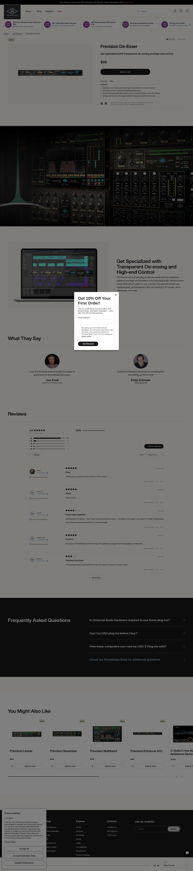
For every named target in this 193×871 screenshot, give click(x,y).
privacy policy (86, 336)
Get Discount (88, 344)
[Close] (116, 295)
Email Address (84, 318)
